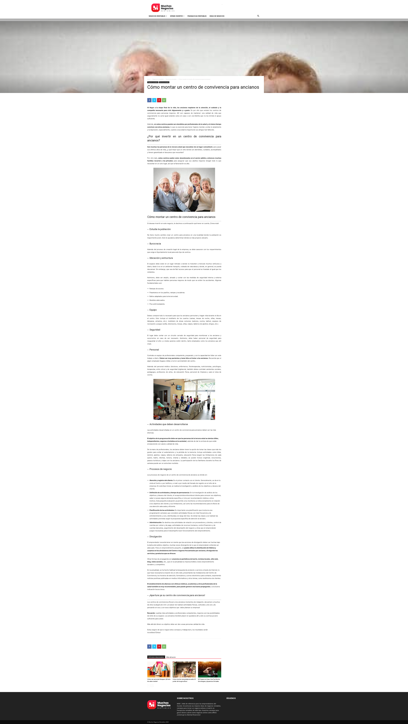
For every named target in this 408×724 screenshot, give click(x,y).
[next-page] (152, 685)
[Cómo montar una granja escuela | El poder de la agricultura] (184, 669)
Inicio (148, 79)
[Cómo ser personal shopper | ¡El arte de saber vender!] (158, 669)
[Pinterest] (159, 100)
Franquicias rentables (197, 16)
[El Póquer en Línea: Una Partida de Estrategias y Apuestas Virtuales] (209, 669)
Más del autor (171, 657)
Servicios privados (171, 79)
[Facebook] (149, 100)
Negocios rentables (157, 16)
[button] (258, 16)
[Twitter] (154, 100)
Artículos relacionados (156, 657)
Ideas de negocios (217, 16)
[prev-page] (148, 685)
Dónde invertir (176, 16)
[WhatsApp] (164, 100)
